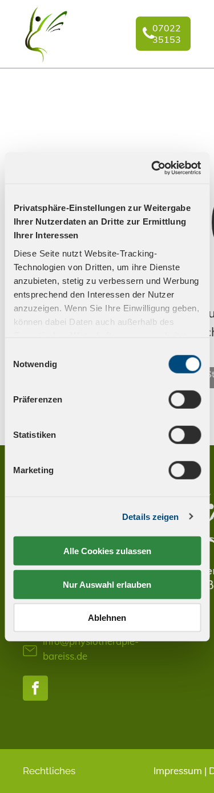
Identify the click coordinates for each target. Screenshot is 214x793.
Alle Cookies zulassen (107, 551)
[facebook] (35, 689)
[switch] (184, 400)
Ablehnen (107, 618)
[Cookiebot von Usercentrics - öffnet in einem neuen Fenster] (152, 167)
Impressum (178, 770)
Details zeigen (150, 516)
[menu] (196, 23)
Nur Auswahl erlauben (107, 584)
